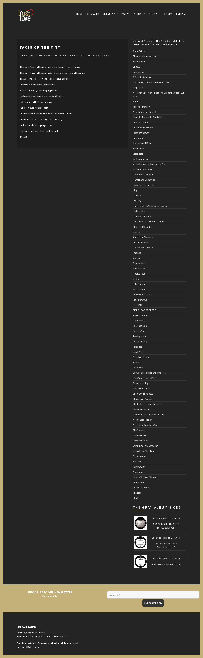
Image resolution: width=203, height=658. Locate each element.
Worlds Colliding (141, 357)
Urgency (137, 200)
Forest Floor (139, 148)
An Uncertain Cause (142, 169)
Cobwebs (137, 195)
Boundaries (138, 263)
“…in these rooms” (142, 419)
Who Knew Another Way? (145, 424)
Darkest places (140, 158)
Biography (92, 13)
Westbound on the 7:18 (144, 111)
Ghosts (136, 66)
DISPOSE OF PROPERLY (144, 310)
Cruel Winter (139, 351)
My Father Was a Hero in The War (149, 164)
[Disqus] (72, 185)
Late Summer (139, 284)
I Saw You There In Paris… (146, 377)
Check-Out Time (141, 487)
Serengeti (138, 153)
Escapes (137, 252)
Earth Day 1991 (140, 315)
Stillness (137, 362)
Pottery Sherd (140, 331)
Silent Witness (140, 50)
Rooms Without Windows (145, 477)
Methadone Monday (143, 247)
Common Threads (142, 216)
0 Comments (103, 56)
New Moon (138, 138)
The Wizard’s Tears (142, 294)
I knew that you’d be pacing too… (150, 205)
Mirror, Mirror (139, 268)
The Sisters (138, 430)
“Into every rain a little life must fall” (152, 82)
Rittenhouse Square (143, 127)
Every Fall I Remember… (145, 184)
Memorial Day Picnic (143, 174)
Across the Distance (143, 237)
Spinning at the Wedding (145, 445)
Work (124, 13)
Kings (136, 190)
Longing (137, 231)
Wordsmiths (139, 471)
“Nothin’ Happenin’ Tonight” (147, 117)
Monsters (137, 257)
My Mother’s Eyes (141, 388)
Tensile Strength (141, 106)
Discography (110, 13)
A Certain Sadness (142, 77)
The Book (166, 13)
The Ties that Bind (142, 226)
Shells (136, 101)
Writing (138, 13)
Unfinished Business (143, 393)
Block (136, 497)
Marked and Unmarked (144, 179)
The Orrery (138, 482)
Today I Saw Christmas (144, 450)
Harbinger (138, 367)
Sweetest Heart (141, 440)
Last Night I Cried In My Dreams (149, 414)
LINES (136, 278)
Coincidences (139, 456)
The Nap (137, 492)
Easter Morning (140, 383)
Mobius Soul (139, 273)
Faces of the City (141, 132)
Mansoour (35, 647)
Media (152, 13)
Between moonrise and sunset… (149, 372)
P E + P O (137, 304)
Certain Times (140, 211)
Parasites (137, 346)
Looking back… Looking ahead (148, 221)
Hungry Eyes (139, 71)
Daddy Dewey (139, 435)
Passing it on (139, 336)
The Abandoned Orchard (145, 56)
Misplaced (138, 87)
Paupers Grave (140, 299)
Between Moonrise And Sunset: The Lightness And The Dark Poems (66, 56)
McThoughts (139, 320)
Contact (181, 13)
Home (79, 13)
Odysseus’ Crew (140, 122)
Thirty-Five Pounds (142, 398)
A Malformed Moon (142, 143)
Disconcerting (140, 341)
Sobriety (137, 461)
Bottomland (139, 289)
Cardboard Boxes (141, 409)
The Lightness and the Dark (147, 404)
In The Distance (141, 242)
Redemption (139, 61)
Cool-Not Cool (140, 325)
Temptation (139, 466)
